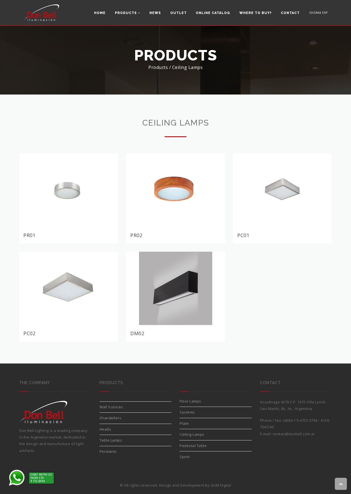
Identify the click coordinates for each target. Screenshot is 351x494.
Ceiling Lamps (192, 434)
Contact (290, 13)
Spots (185, 456)
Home (100, 13)
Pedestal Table (193, 445)
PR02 (136, 235)
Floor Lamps (190, 401)
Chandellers (110, 417)
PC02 (29, 333)
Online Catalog (213, 13)
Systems (187, 412)
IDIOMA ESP (318, 12)
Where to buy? (255, 13)
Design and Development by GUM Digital (195, 485)
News (155, 13)
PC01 (243, 235)
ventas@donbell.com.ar (294, 433)
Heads (105, 429)
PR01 (29, 235)
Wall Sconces (111, 406)
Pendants (108, 451)
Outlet (178, 13)
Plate (184, 423)
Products (126, 13)
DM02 (137, 333)
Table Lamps (111, 440)
